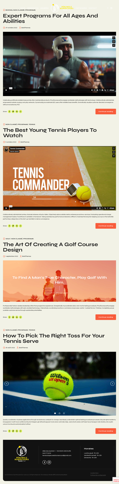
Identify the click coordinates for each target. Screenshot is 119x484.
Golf (8, 239)
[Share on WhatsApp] (20, 111)
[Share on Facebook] (9, 111)
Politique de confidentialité (98, 475)
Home (22, 8)
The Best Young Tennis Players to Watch (50, 133)
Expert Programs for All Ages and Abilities (50, 18)
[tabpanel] (59, 384)
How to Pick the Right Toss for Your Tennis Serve (54, 338)
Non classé (11, 124)
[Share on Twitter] (13, 111)
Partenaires (81, 8)
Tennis (32, 124)
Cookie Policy (94, 473)
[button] (6, 384)
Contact (93, 8)
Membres (44, 8)
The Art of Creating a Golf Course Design (50, 247)
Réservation (32, 8)
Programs (23, 124)
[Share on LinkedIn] (16, 111)
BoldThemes (25, 28)
